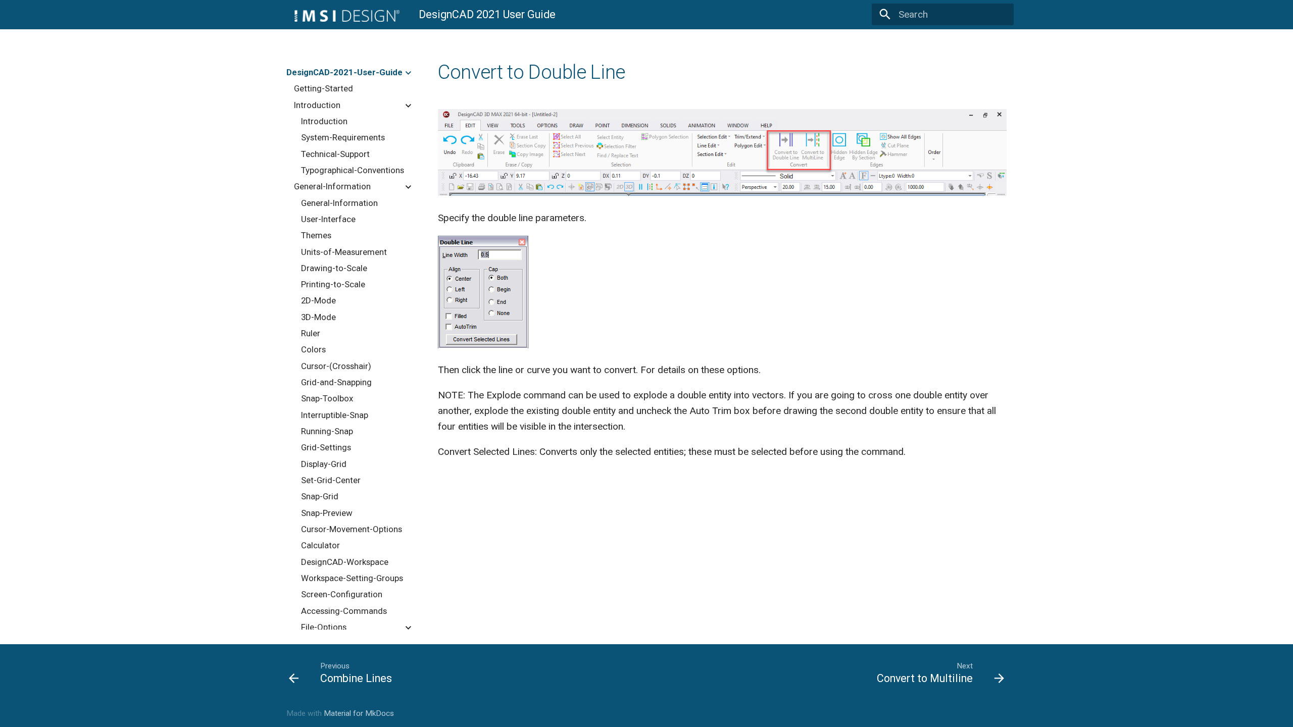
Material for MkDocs (359, 713)
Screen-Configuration (341, 594)
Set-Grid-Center (331, 480)
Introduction (317, 105)
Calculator (320, 545)
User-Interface (328, 219)
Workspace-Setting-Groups (352, 578)
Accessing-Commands (344, 611)
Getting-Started (323, 88)
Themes (316, 235)
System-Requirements (343, 137)
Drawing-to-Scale (334, 268)
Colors (313, 349)
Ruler (310, 333)
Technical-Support (335, 154)
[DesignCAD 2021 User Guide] (343, 15)
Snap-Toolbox (327, 398)
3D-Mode (318, 317)
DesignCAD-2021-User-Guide (344, 72)
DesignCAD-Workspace (344, 562)
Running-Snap (327, 431)
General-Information (332, 186)
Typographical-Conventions (352, 170)
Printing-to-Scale (333, 284)
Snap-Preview (327, 513)
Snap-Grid (319, 496)
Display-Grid (323, 464)
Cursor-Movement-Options (351, 529)
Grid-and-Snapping (336, 382)
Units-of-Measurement (344, 252)
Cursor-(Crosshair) (336, 366)
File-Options (323, 627)
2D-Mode (318, 300)
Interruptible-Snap (334, 415)
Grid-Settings (326, 447)
